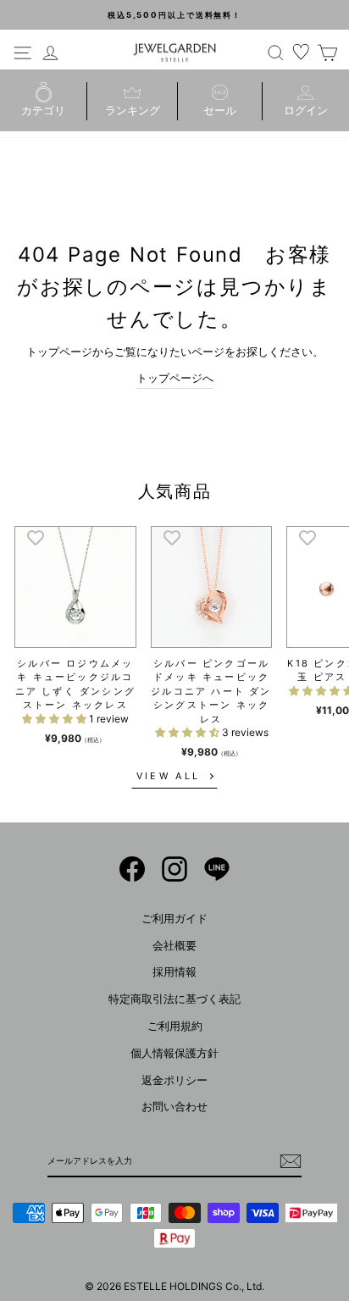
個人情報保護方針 (174, 1053)
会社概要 (174, 945)
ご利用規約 (174, 1026)
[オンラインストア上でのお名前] (132, 869)
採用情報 (174, 972)
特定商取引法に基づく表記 (174, 999)
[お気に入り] (301, 52)
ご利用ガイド (174, 918)
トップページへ (174, 378)
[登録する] (291, 1161)
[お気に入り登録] (36, 537)
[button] (55, 718)
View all (168, 776)
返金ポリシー (174, 1080)
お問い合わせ (174, 1106)
